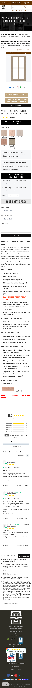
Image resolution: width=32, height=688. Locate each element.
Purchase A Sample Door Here (16, 94)
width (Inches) (6, 181)
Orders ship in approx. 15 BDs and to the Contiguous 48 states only (16, 10)
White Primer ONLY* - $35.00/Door (15, 154)
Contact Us (16, 647)
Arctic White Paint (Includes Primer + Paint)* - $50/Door (15, 166)
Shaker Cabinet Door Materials (20, 39)
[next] (29, 68)
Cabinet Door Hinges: (7, 215)
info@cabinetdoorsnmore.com (16, 663)
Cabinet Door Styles (11, 34)
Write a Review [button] (17, 442)
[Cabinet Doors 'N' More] (5, 7)
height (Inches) (7, 188)
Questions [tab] (16, 452)
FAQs (16, 633)
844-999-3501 (16, 666)
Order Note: (4, 223)
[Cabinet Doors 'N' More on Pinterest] (15, 675)
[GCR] (7, 649)
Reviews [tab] (5, 452)
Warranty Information (16, 628)
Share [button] (6, 485)
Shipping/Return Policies (16, 626)
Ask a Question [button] (17, 446)
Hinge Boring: (5, 207)
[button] (26, 485)
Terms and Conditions (16, 636)
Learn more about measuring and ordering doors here (16, 100)
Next (27, 50)
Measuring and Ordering (16, 644)
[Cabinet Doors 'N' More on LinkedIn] (19, 675)
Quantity (5, 195)
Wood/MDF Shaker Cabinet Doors (20, 43)
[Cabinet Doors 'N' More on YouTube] (12, 675)
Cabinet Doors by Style (14, 37)
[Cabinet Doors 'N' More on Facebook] (8, 675)
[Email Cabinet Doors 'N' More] (23, 675)
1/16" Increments (21, 181)
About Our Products (16, 631)
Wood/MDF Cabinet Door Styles (10, 41)
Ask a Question (16, 105)
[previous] (7, 68)
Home (2, 34)
